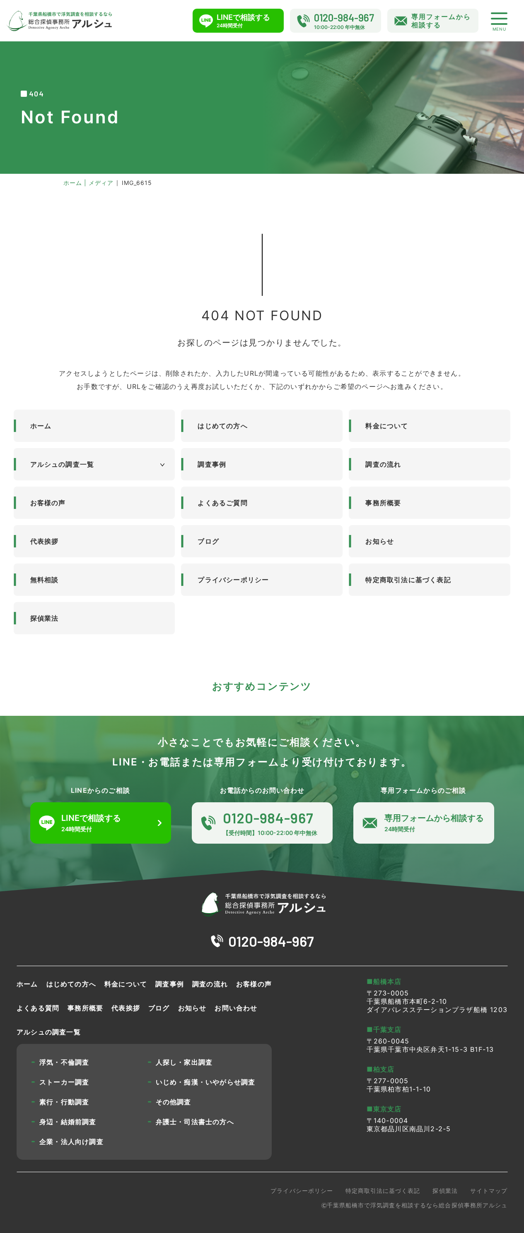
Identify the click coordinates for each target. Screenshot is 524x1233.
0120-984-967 (271, 941)
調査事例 (212, 464)
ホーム (41, 426)
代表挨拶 (44, 541)
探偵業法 (44, 618)
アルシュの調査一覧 (62, 464)
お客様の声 (48, 503)
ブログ (208, 541)
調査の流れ (383, 464)
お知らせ (379, 541)
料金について (386, 426)
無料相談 (44, 580)
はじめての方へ (222, 426)
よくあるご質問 (222, 503)
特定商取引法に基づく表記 (408, 580)
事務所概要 (383, 503)
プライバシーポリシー (233, 580)
